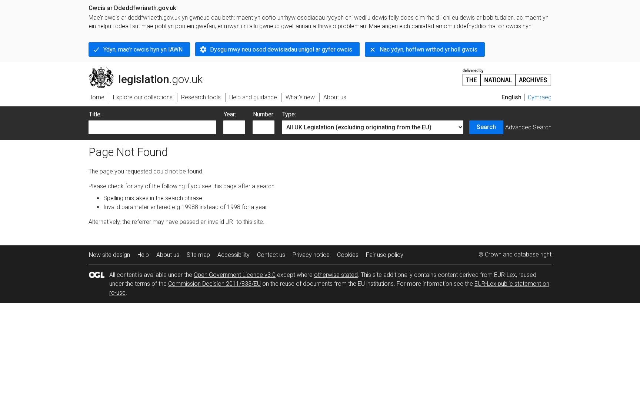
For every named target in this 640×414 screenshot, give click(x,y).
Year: (230, 114)
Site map (198, 254)
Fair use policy (384, 254)
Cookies (348, 254)
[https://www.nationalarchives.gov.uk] (507, 74)
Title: (95, 114)
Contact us (271, 254)
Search (486, 126)
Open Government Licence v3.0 (235, 274)
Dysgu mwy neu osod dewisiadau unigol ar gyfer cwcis (281, 49)
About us (167, 254)
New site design (109, 254)
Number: (263, 114)
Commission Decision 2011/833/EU (214, 283)
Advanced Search (528, 127)
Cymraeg (539, 97)
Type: (289, 114)
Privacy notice (311, 254)
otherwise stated (336, 274)
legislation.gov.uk (150, 70)
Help (143, 254)
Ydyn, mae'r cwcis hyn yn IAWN (143, 49)
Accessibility (233, 254)
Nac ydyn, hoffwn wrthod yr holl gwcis (428, 49)
